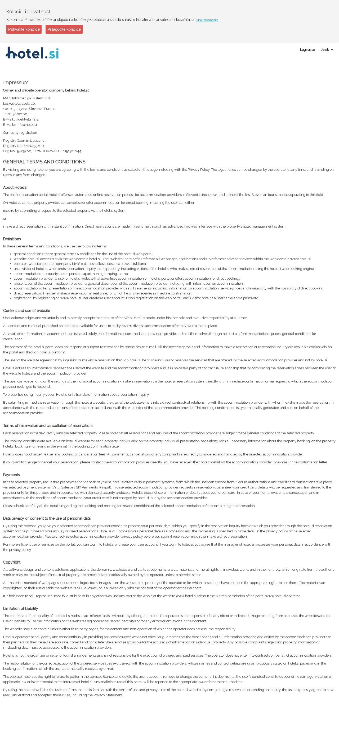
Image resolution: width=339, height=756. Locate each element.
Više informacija (207, 20)
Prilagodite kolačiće (64, 29)
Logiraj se (307, 50)
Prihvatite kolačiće (24, 29)
